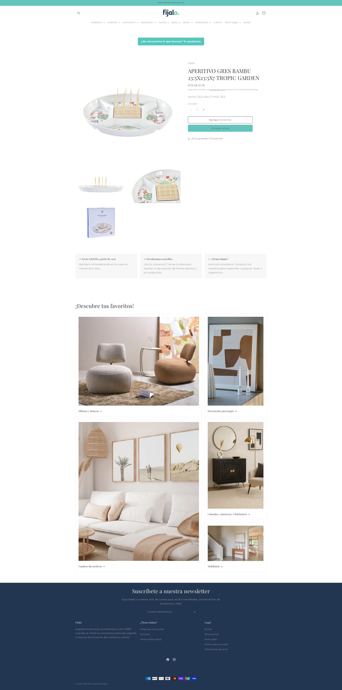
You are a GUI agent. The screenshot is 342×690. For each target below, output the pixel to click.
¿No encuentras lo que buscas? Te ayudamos (171, 41)
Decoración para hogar (221, 411)
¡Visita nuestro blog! (150, 639)
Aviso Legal (211, 639)
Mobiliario (214, 566)
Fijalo (85, 684)
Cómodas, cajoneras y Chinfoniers (227, 514)
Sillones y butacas (89, 411)
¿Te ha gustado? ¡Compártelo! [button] (207, 138)
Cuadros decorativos (90, 566)
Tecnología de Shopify (97, 684)
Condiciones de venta (216, 649)
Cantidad (192, 104)
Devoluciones (212, 634)
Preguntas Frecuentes (152, 629)
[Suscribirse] (194, 612)
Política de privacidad (216, 644)
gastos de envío (217, 90)
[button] (78, 13)
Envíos (208, 629)
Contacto (145, 634)
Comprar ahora (220, 128)
